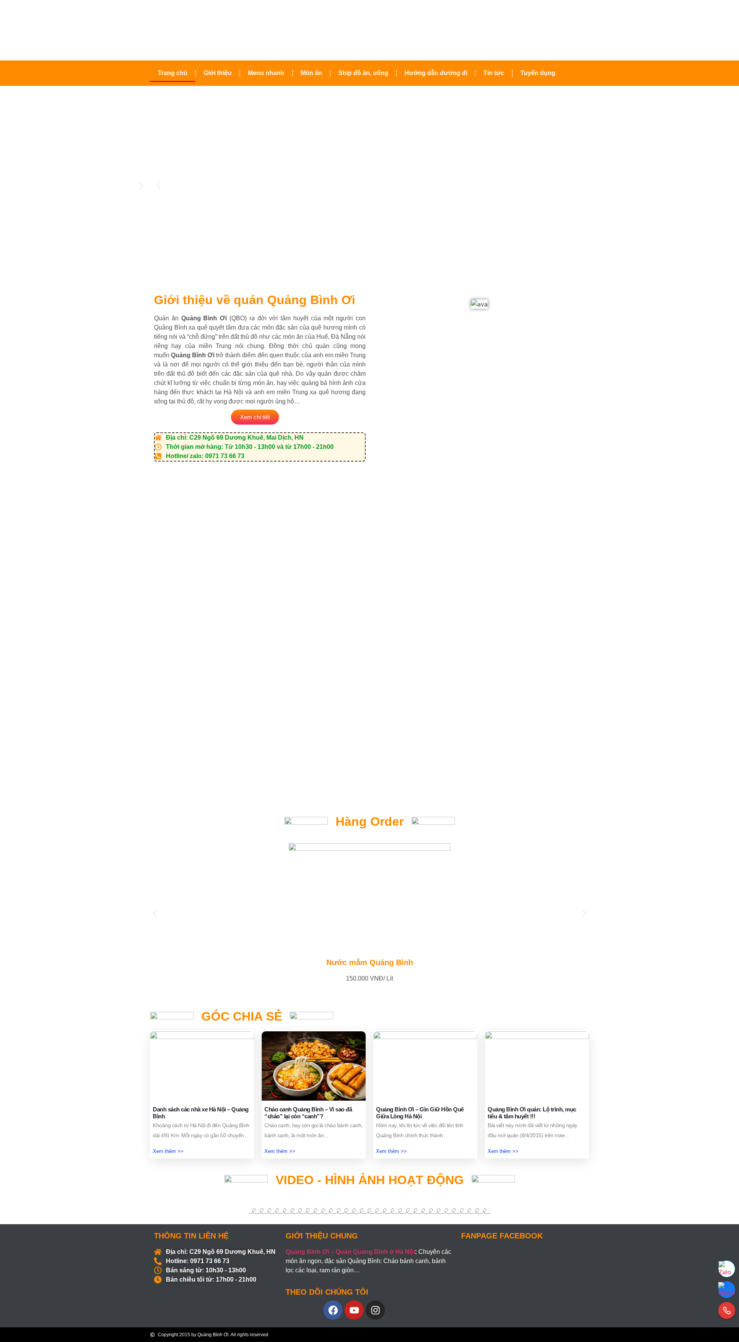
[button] (159, 186)
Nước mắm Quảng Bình (369, 962)
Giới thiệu (218, 73)
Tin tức (493, 73)
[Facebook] (333, 1310)
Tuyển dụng (537, 73)
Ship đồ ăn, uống (363, 73)
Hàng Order (370, 821)
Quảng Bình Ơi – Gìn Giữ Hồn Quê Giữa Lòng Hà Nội (420, 1112)
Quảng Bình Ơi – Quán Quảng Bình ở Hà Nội (350, 1251)
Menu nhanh (266, 73)
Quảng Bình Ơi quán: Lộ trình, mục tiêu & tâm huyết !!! (532, 1112)
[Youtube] (354, 1310)
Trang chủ (172, 73)
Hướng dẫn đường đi (436, 73)
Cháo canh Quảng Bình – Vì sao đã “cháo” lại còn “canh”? (308, 1112)
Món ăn (311, 73)
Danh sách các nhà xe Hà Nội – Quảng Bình (201, 1112)
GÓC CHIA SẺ (241, 1016)
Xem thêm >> (168, 1151)
